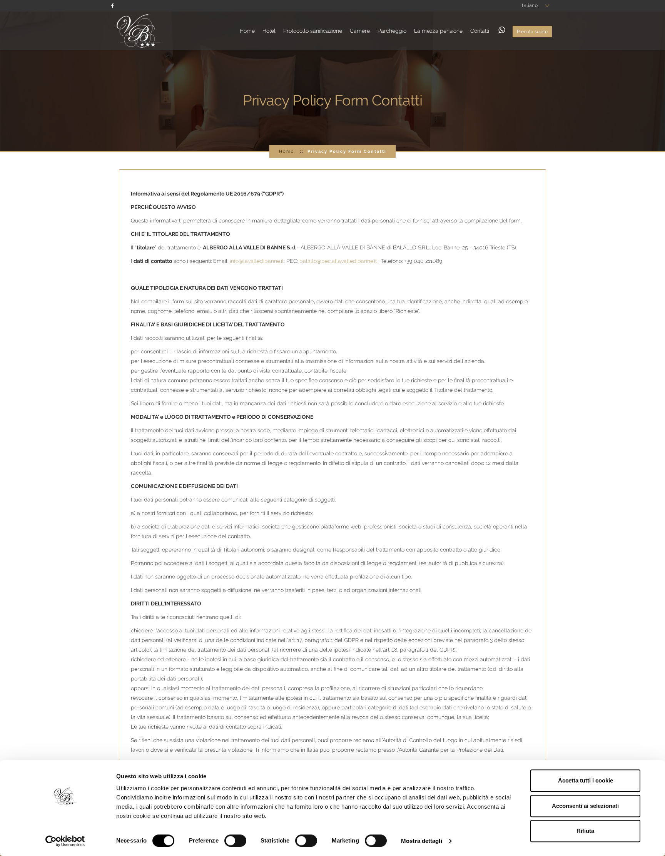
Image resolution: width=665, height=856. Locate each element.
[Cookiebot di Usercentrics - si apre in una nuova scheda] (65, 841)
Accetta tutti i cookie (585, 780)
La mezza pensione (438, 31)
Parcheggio (392, 31)
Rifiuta (585, 831)
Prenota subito (532, 31)
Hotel (269, 31)
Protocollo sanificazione (312, 31)
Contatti (479, 31)
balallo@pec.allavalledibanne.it (338, 261)
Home (247, 31)
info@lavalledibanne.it (257, 261)
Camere (360, 31)
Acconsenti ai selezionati (585, 805)
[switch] (235, 840)
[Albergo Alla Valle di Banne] (137, 30)
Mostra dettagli (421, 841)
